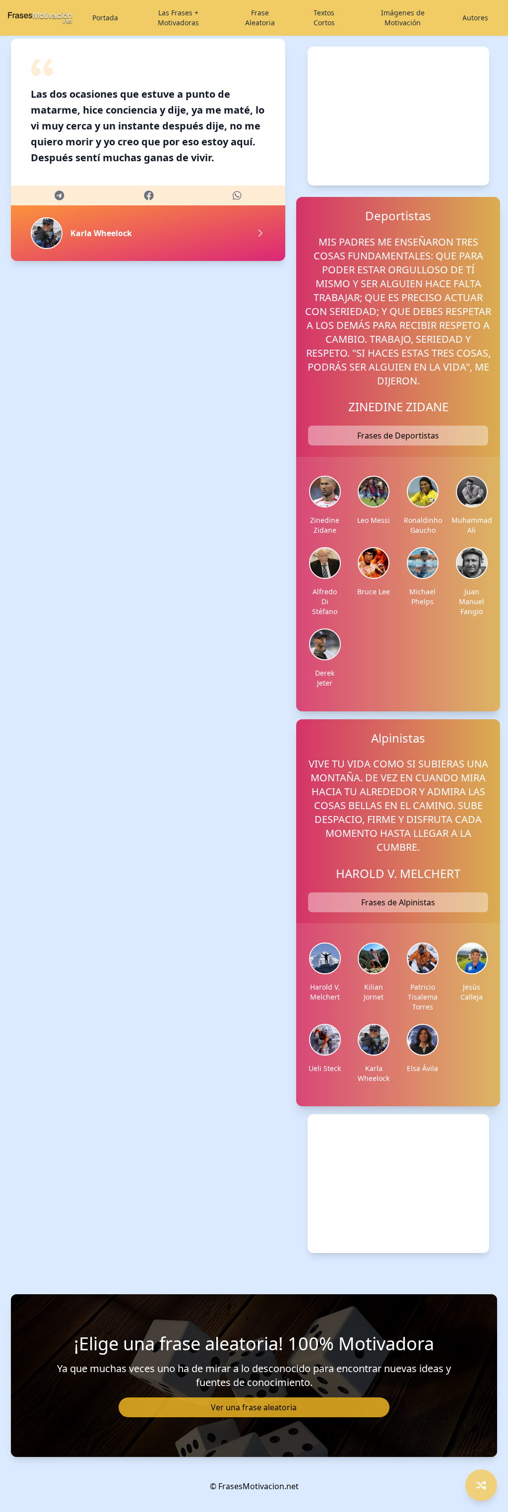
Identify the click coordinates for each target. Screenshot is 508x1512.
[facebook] (149, 195)
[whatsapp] (237, 195)
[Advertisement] (398, 116)
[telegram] (59, 195)
